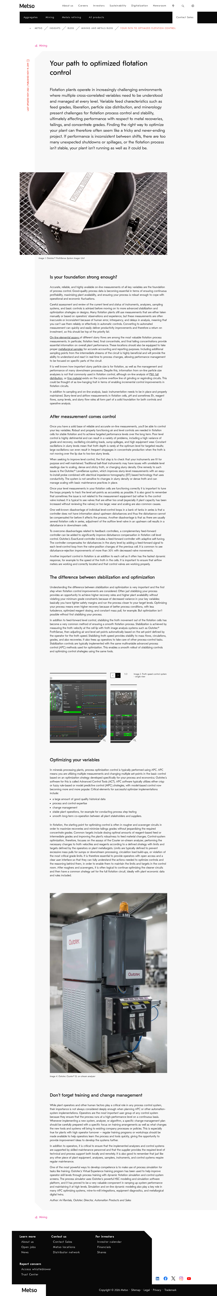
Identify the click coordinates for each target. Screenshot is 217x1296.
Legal (147, 1290)
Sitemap (135, 1290)
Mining (43, 45)
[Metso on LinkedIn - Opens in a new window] (158, 1278)
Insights (55, 28)
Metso (39, 28)
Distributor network (66, 1252)
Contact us (58, 1236)
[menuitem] (68, 6)
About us (27, 1241)
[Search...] (183, 6)
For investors (105, 1236)
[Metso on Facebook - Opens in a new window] (165, 1278)
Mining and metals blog (97, 28)
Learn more (28, 1236)
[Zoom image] (104, 740)
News (25, 1252)
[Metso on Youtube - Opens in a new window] (189, 1278)
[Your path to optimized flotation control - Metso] (35, 6)
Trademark (170, 1290)
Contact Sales (62, 1241)
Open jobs (28, 1247)
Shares (101, 1252)
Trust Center (29, 1274)
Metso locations (64, 1247)
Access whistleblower (36, 1269)
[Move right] (118, 675)
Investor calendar (109, 1241)
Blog (71, 28)
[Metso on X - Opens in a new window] (173, 1278)
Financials (104, 1247)
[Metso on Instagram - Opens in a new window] (181, 1278)
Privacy (157, 1290)
